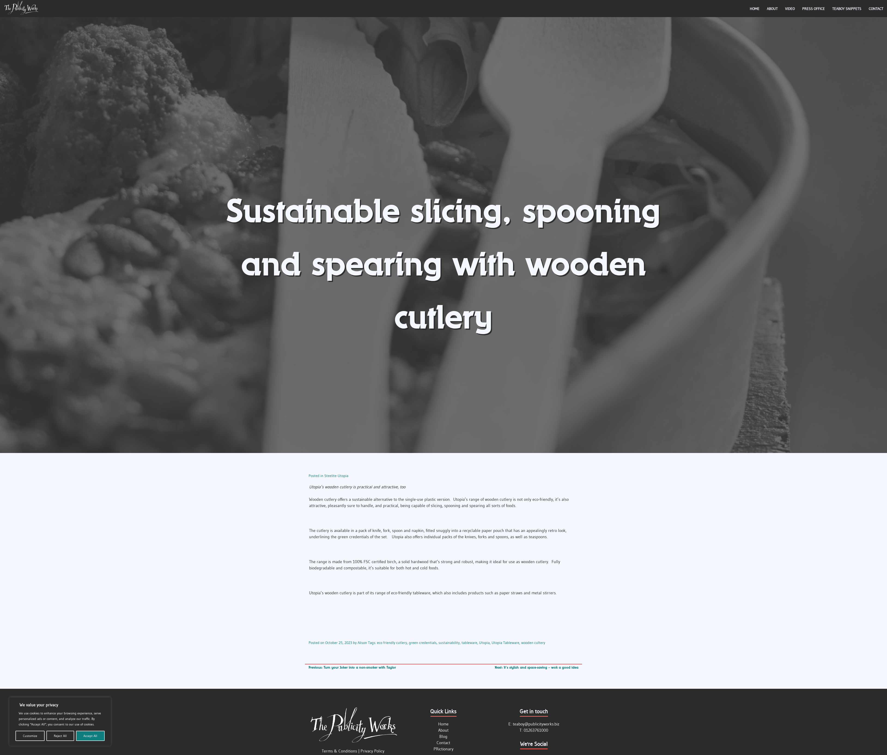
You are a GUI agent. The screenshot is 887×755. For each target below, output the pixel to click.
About (772, 8)
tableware (469, 642)
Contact (876, 8)
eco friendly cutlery (392, 642)
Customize (30, 736)
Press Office (813, 8)
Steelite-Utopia (336, 475)
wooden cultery (533, 642)
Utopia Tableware (505, 642)
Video (790, 8)
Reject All (60, 736)
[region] (60, 721)
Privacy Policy (372, 751)
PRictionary (443, 749)
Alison (362, 642)
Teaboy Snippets (846, 8)
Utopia (484, 642)
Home (754, 8)
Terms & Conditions (339, 751)
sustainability (449, 642)
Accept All (90, 736)
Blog (443, 736)
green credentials (423, 642)
